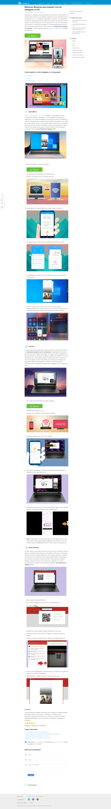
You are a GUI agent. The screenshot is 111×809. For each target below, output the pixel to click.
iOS (73, 43)
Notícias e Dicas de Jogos (77, 54)
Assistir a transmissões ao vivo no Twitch (35, 115)
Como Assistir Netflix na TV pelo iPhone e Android (78, 32)
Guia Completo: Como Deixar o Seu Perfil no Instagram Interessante (43, 734)
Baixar (59, 3)
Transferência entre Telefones (78, 57)
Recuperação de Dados (77, 50)
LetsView (29, 78)
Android (74, 41)
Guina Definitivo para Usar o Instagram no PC (38, 732)
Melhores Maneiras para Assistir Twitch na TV (38, 736)
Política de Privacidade (39, 796)
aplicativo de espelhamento (55, 28)
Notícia (73, 45)
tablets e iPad (35, 18)
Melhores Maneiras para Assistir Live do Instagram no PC (78, 29)
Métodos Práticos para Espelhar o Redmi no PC (38, 738)
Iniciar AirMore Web (76, 3)
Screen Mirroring (31, 81)
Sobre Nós (29, 796)
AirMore (26, 3)
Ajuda (48, 3)
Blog (53, 3)
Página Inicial (41, 3)
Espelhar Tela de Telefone (57, 742)
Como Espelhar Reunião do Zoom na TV (79, 25)
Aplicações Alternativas (77, 52)
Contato (33, 796)
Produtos (66, 3)
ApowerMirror (30, 75)
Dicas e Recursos (76, 47)
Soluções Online (88, 3)
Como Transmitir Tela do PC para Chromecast (79, 21)
